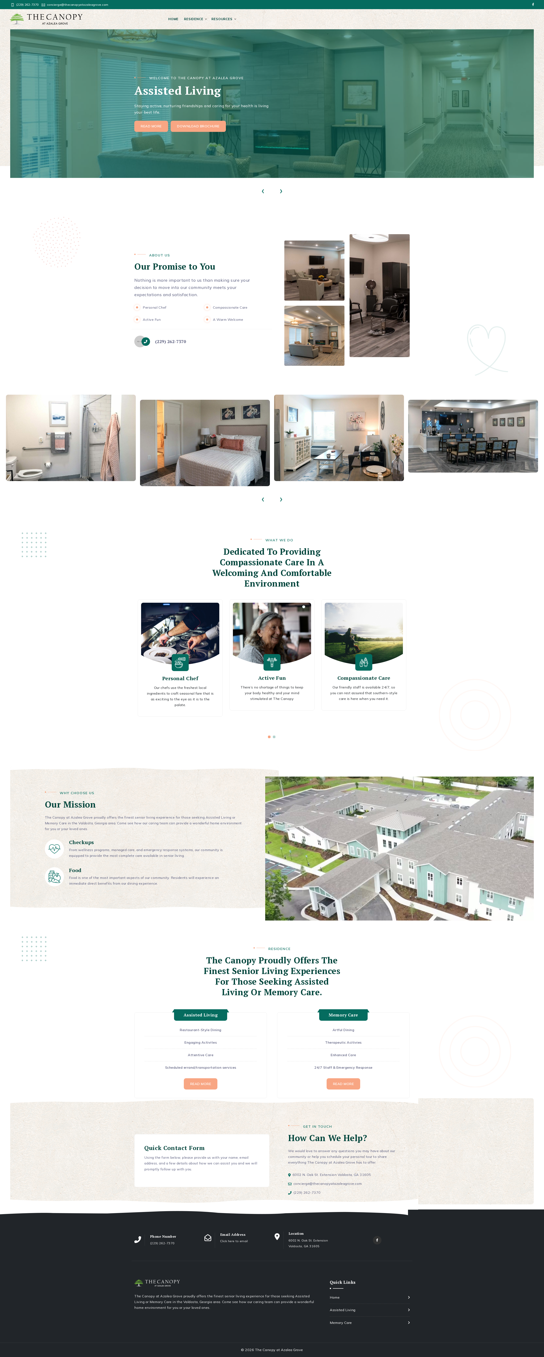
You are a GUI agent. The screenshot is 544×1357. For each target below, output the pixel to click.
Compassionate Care (363, 677)
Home (173, 19)
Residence (193, 19)
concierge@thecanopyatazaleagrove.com (77, 5)
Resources (221, 19)
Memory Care (341, 1322)
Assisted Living (343, 1310)
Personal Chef (180, 678)
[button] (269, 737)
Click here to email (234, 1241)
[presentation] (263, 190)
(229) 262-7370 (27, 5)
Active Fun (272, 677)
